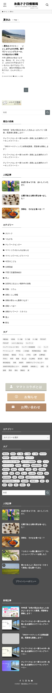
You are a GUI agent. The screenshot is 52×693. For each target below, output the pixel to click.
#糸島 (13, 339)
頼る (7, 323)
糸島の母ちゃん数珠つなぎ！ (17, 300)
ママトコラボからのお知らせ (17, 250)
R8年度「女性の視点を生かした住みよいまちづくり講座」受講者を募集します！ (25, 131)
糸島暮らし (34, 366)
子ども (21, 355)
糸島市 (21, 362)
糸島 (14, 362)
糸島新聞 (25, 366)
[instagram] (26, 681)
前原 (45, 351)
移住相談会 (6, 362)
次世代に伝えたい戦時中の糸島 (18, 284)
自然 (42, 366)
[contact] (32, 681)
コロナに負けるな (17, 343)
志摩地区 (42, 355)
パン (39, 347)
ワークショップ (8, 351)
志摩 (34, 355)
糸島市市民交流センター (11, 366)
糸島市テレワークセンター (35, 362)
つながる (9, 239)
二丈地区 (26, 351)
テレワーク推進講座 (28, 347)
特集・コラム (10, 289)
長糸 (16, 370)
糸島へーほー (10, 306)
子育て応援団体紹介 (13, 272)
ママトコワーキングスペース (17, 256)
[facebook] (20, 681)
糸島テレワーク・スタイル (16, 311)
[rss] (29, 681)
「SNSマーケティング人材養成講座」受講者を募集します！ (25, 147)
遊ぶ (7, 317)
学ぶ (7, 278)
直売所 (40, 359)
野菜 (10, 370)
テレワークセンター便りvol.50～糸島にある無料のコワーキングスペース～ (25, 139)
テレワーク (29, 343)
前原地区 (6, 355)
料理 (11, 359)
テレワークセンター (13, 245)
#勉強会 (5, 339)
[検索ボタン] (47, 5)
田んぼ (24, 359)
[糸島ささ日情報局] (26, 5)
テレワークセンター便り (11, 347)
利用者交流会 (36, 351)
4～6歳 (35, 339)
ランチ (46, 347)
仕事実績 (9, 267)
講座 (4, 370)
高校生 (22, 370)
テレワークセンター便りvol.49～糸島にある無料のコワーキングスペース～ (25, 156)
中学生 (18, 351)
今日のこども (10, 261)
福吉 (46, 359)
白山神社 (32, 359)
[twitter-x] (23, 681)
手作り (5, 359)
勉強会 (14, 355)
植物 (17, 359)
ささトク (9, 233)
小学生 (28, 355)
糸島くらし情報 (11, 295)
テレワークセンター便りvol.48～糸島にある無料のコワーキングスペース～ (25, 164)
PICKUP (43, 339)
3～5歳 (27, 339)
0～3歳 (20, 339)
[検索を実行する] (47, 112)
